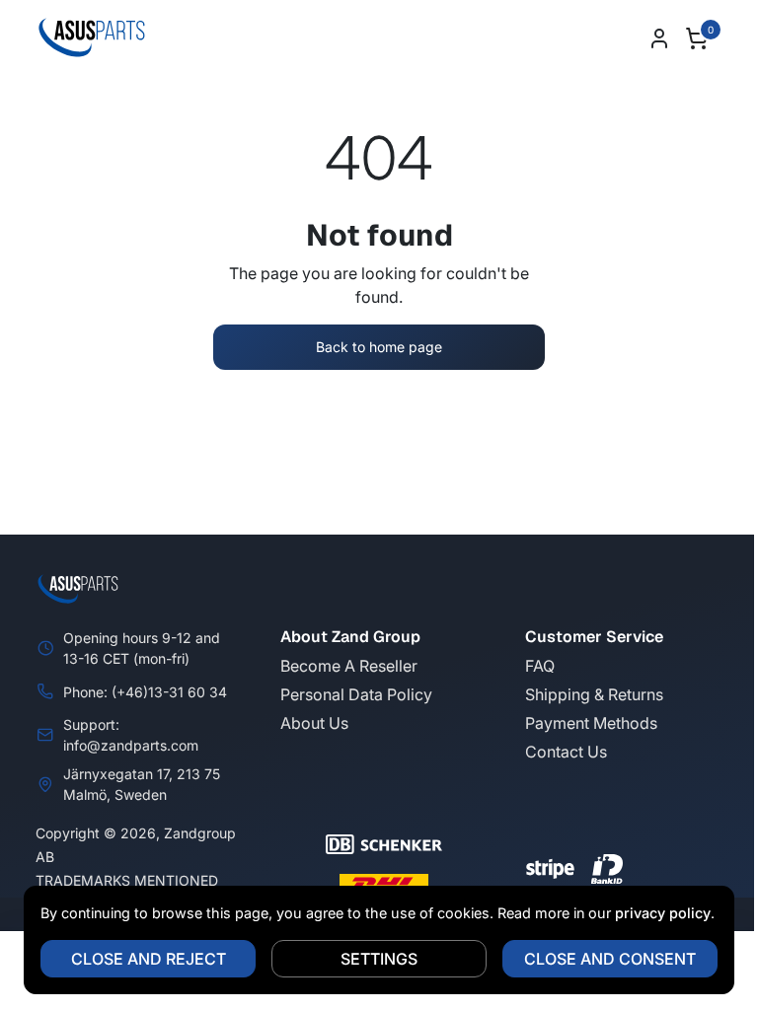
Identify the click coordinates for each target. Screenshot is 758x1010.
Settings (372, 959)
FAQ (540, 666)
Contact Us (566, 751)
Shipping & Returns (594, 694)
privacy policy (656, 912)
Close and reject (140, 959)
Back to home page (379, 346)
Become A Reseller (348, 666)
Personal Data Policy (356, 694)
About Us (314, 723)
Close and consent (603, 959)
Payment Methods (591, 723)
